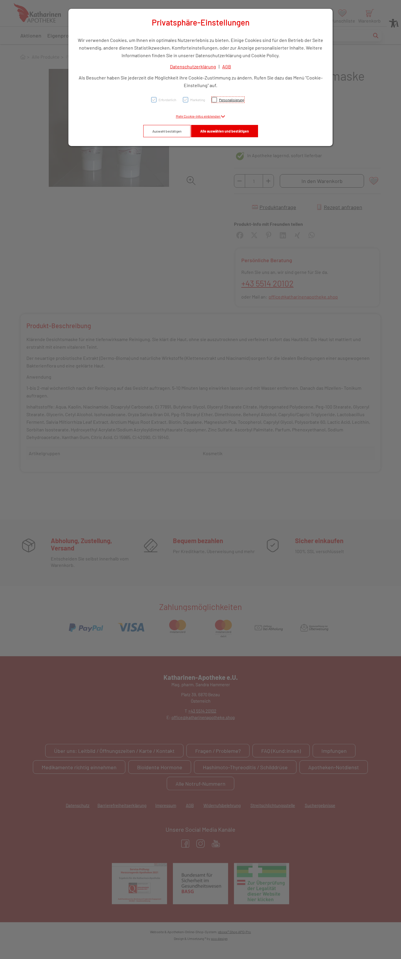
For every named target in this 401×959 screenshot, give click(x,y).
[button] (200, 116)
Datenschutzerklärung (193, 66)
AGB (226, 66)
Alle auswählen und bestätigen (224, 131)
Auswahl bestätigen (166, 131)
